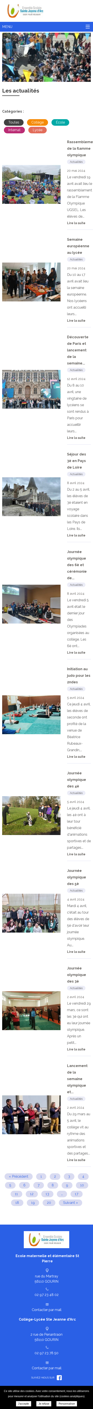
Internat (14, 130)
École (60, 122)
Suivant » (70, 1203)
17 (76, 1194)
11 (16, 1194)
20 (49, 1203)
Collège (37, 122)
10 (82, 1185)
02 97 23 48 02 (47, 1295)
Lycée (37, 130)
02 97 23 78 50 (46, 1353)
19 (33, 1203)
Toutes (13, 122)
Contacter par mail (46, 1310)
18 (17, 1203)
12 (32, 1194)
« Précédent (18, 1176)
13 (47, 1194)
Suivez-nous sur (43, 1377)
